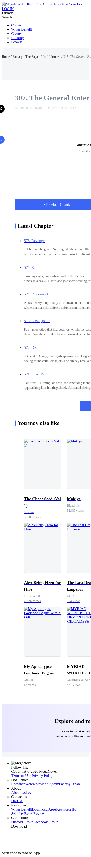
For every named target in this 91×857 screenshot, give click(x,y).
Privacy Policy (42, 776)
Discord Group (22, 822)
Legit (29, 792)
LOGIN (8, 9)
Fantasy (18, 57)
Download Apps (44, 809)
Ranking (17, 38)
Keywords (64, 809)
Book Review (34, 814)
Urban (75, 784)
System (53, 784)
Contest (16, 25)
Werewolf (32, 784)
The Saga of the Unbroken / (44, 57)
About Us (18, 792)
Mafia (44, 784)
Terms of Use (21, 776)
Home (6, 57)
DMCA (17, 801)
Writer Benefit (21, 29)
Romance (18, 784)
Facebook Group (45, 822)
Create (16, 34)
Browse (17, 42)
